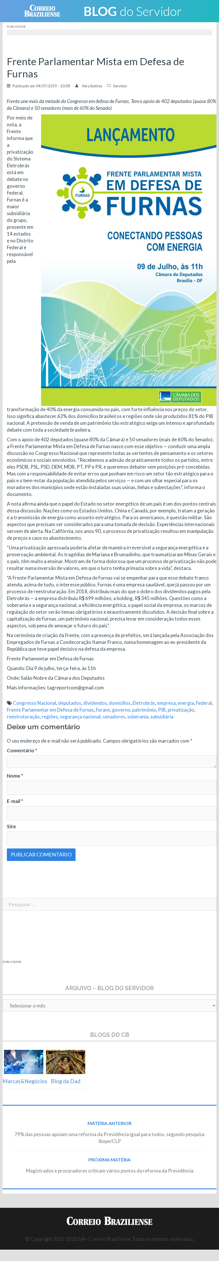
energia (186, 703)
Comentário (22, 750)
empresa (166, 703)
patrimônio (144, 710)
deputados (69, 703)
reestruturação (23, 717)
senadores (114, 717)
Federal (204, 703)
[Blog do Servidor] (132, 10)
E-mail (15, 801)
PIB (162, 710)
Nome (15, 776)
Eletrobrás (144, 703)
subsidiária (161, 717)
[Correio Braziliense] (46, 10)
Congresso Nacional (34, 703)
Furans (103, 710)
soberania (137, 717)
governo (121, 710)
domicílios (120, 703)
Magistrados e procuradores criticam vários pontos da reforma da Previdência (109, 1171)
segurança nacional (80, 717)
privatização (181, 710)
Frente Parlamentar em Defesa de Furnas (50, 710)
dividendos (95, 703)
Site (11, 826)
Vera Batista (92, 86)
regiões (50, 717)
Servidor (120, 86)
